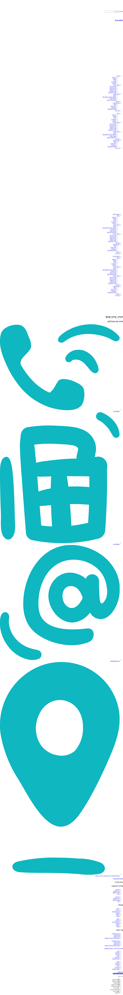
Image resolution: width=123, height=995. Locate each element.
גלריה (115, 80)
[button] (118, 973)
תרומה (118, 252)
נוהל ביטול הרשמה (111, 100)
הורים (118, 951)
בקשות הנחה (113, 98)
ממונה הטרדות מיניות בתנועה (112, 938)
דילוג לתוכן (120, 972)
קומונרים (117, 952)
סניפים (114, 79)
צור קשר (117, 110)
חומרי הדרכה (116, 85)
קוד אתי (118, 910)
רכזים (118, 955)
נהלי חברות (113, 229)
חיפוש (121, 11)
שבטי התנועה (116, 892)
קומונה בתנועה (116, 958)
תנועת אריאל (116, 214)
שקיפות (118, 913)
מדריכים (117, 954)
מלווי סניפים (117, 936)
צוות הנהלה (117, 935)
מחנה (115, 104)
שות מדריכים (113, 88)
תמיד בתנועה (116, 103)
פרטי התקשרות (116, 933)
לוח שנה (118, 101)
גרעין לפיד (117, 957)
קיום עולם (113, 107)
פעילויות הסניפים (112, 109)
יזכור (118, 894)
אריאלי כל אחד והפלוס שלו (109, 97)
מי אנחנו (114, 77)
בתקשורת (113, 82)
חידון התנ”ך (113, 106)
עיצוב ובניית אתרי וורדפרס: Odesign (113, 948)
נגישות (118, 916)
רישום (114, 95)
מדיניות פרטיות (116, 911)
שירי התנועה (113, 89)
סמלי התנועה (113, 91)
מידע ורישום (116, 94)
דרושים (114, 83)
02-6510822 (119, 20)
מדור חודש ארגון (112, 92)
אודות (118, 76)
